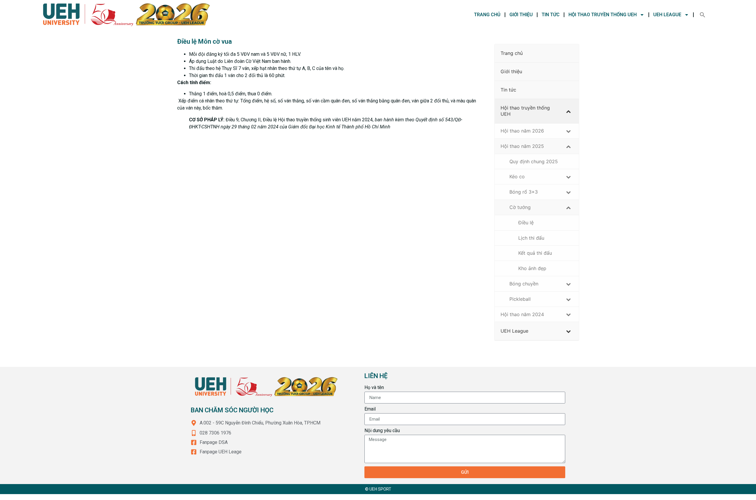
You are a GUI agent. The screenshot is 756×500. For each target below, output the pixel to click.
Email (370, 409)
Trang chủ (487, 14)
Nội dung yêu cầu (382, 430)
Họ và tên (374, 387)
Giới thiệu (521, 14)
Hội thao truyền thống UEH (602, 14)
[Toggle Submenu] (568, 111)
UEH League (667, 14)
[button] (702, 15)
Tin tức (551, 14)
